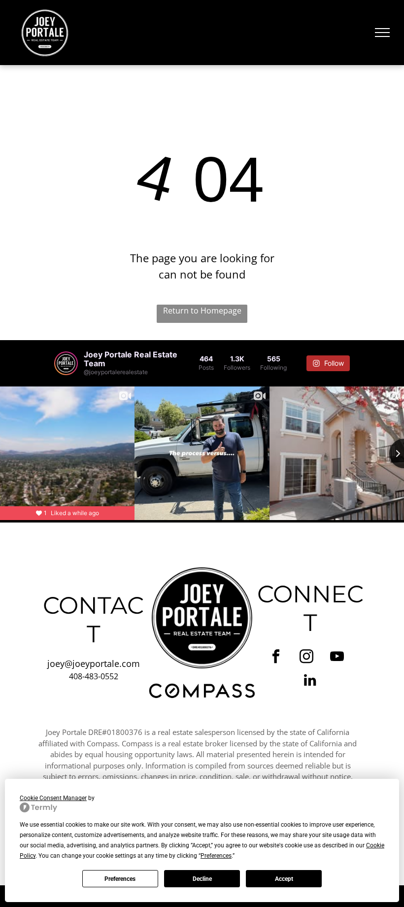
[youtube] (337, 657)
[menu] (382, 32)
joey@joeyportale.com (93, 663)
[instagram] (306, 657)
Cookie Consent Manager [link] (53, 798)
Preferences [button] (216, 855)
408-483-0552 (93, 676)
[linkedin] (310, 681)
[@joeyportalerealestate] (66, 363)
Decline (202, 878)
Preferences (119, 878)
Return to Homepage (202, 310)
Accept (284, 878)
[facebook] (276, 657)
